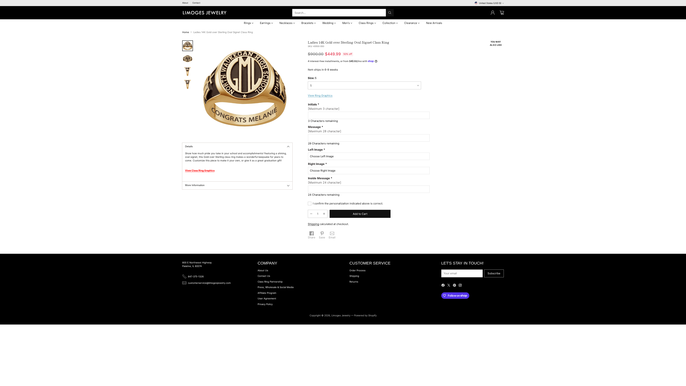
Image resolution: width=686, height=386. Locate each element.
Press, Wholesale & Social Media (276, 287)
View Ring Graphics (320, 95)
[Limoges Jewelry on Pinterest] (454, 286)
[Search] (390, 12)
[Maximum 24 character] (324, 180)
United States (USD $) (490, 3)
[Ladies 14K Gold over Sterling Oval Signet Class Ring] (244, 88)
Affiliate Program (267, 292)
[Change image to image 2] (187, 58)
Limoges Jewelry (340, 315)
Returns (353, 281)
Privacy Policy (265, 304)
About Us (263, 270)
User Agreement (267, 298)
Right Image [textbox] (317, 164)
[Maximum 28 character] (324, 129)
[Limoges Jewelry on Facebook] (443, 286)
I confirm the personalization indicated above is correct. (348, 203)
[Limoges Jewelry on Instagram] (460, 286)
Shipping (313, 224)
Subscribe (494, 273)
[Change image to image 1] (187, 45)
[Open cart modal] (501, 12)
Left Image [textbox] (316, 149)
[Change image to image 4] (187, 84)
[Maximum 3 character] (323, 106)
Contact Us (264, 275)
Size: (312, 78)
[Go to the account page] (492, 12)
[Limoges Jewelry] (204, 12)
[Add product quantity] (324, 214)
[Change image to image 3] (187, 71)
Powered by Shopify (365, 315)
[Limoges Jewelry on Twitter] (449, 286)
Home (185, 32)
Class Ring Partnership (270, 281)
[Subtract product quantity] (311, 214)
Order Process (357, 270)
